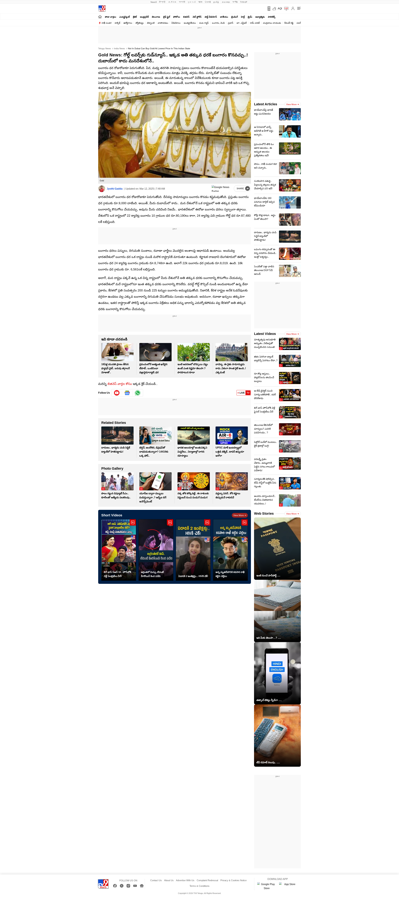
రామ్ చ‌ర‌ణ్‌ (255, 23)
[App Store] (288, 886)
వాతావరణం (163, 23)
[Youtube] (117, 393)
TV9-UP (243, 2)
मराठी (182, 2)
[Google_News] (127, 393)
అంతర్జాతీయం (190, 23)
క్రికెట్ (135, 17)
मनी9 (235, 2)
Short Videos (111, 515)
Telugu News (104, 48)
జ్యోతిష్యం (139, 23)
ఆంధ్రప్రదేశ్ (144, 17)
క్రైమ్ (250, 17)
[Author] (101, 188)
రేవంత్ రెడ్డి (288, 23)
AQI (280, 8)
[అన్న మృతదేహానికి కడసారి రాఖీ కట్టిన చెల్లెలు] (230, 550)
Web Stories (264, 513)
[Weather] (274, 8)
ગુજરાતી (191, 2)
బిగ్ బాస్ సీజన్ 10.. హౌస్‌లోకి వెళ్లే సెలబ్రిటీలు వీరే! (117, 574)
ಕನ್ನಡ (172, 2)
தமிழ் (216, 2)
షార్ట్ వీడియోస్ (211, 17)
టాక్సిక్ (117, 23)
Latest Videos (265, 334)
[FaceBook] (115, 886)
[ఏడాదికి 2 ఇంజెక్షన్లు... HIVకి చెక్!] (193, 550)
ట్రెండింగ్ (234, 17)
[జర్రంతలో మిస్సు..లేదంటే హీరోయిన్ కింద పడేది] (156, 550)
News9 (154, 2)
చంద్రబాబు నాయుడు (272, 23)
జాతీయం (224, 17)
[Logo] (102, 8)
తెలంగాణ (156, 17)
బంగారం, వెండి (218, 23)
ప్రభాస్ (230, 23)
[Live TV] (285, 8)
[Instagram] (128, 886)
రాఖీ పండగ (106, 23)
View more (238, 515)
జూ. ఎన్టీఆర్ (242, 23)
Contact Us (156, 880)
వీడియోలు (175, 23)
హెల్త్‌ (243, 17)
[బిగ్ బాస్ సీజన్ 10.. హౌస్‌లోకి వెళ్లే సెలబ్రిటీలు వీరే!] (118, 550)
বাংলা (200, 2)
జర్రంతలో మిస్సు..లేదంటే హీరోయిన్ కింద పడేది (152, 574)
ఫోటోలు (176, 17)
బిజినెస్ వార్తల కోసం (120, 384)
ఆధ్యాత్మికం (260, 17)
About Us (169, 880)
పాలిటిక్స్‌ (271, 17)
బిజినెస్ (186, 17)
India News (119, 48)
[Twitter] (121, 886)
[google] (222, 188)
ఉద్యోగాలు (127, 23)
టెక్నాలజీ (150, 23)
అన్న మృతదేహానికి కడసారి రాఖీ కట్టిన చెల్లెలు (230, 574)
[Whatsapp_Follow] (137, 393)
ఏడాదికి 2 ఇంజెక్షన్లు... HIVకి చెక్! (193, 576)
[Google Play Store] (267, 886)
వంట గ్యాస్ (204, 23)
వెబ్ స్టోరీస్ (197, 17)
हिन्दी (162, 2)
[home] (100, 16)
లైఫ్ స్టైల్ (166, 17)
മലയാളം (226, 2)
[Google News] (142, 886)
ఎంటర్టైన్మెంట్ (124, 17)
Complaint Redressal (207, 880)
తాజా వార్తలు (110, 17)
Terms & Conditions (199, 886)
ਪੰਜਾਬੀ (208, 2)
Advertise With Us (185, 880)
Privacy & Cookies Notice (233, 880)
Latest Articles (265, 104)
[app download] (267, 8)
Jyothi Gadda (115, 188)
